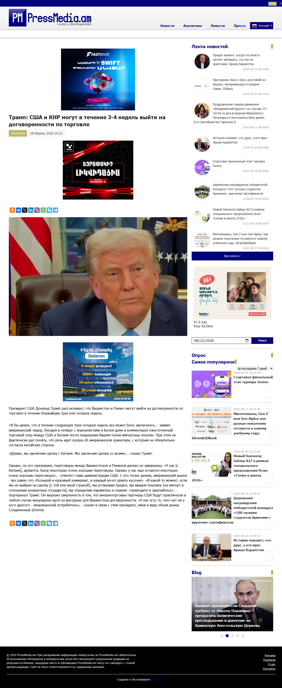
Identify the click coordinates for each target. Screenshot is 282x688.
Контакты (269, 668)
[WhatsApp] (43, 210)
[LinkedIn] (30, 210)
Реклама (270, 655)
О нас (271, 664)
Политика (18, 133)
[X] (24, 210)
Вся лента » (232, 256)
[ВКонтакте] (18, 210)
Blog (197, 572)
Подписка (269, 660)
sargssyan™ (158, 679)
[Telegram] (55, 210)
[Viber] (37, 210)
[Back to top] (274, 680)
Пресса (240, 26)
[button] (221, 635)
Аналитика (192, 26)
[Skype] (49, 210)
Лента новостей (210, 46)
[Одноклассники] (12, 210)
